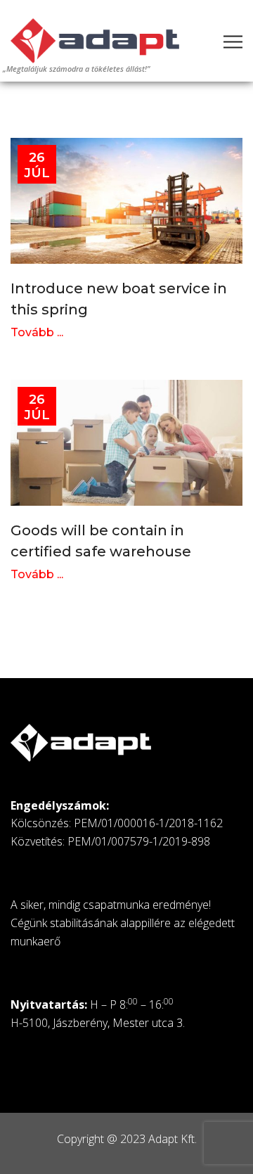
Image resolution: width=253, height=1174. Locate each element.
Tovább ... (37, 332)
